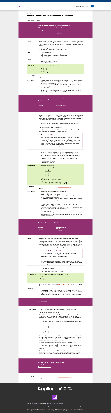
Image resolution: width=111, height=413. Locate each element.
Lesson (38, 20)
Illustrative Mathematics (34, 403)
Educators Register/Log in (89, 0)
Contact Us (79, 0)
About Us (73, 0)
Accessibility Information (58, 400)
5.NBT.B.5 (41, 32)
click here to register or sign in (64, 76)
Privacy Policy (50, 400)
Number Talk (59, 33)
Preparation (31, 20)
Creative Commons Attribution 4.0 (54, 403)
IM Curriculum (66, 0)
